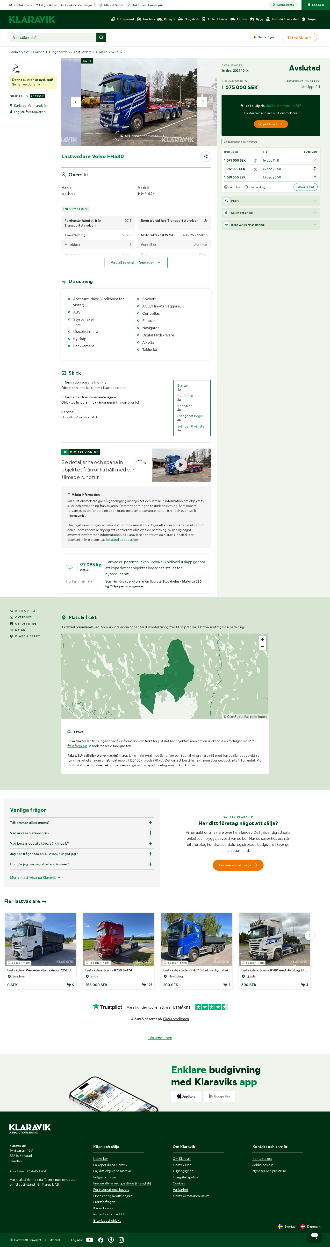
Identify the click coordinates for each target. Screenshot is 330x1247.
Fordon (38, 52)
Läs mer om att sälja (235, 865)
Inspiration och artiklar (110, 1214)
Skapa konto (285, 5)
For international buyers (111, 1189)
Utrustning (26, 623)
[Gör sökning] (101, 37)
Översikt (23, 617)
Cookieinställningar (78, 5)
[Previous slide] (76, 102)
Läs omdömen (160, 1037)
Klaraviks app (103, 1208)
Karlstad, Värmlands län (31, 105)
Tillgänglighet (183, 1171)
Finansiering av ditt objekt (112, 1196)
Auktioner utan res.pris (148, 5)
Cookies (179, 1183)
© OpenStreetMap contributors (245, 717)
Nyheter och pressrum (269, 1171)
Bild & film (25, 611)
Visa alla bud (305, 187)
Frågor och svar (104, 1177)
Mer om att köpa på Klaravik (33, 877)
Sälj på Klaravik (268, 124)
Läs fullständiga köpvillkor (119, 540)
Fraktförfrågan (104, 1202)
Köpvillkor (100, 1159)
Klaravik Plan (182, 1165)
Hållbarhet (180, 1189)
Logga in (318, 5)
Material (55, 1240)
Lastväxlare (83, 52)
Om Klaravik (182, 1159)
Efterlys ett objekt (107, 1220)
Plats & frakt (27, 636)
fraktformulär (77, 746)
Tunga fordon (59, 52)
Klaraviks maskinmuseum (191, 1196)
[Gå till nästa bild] (309, 935)
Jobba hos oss (262, 1165)
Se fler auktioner (24, 84)
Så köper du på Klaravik (110, 1165)
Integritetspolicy (185, 1177)
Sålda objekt (267, 37)
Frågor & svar (48, 5)
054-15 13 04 (36, 1171)
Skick (20, 630)
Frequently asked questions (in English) (122, 1183)
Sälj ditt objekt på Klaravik (112, 1171)
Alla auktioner (113, 5)
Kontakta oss (23, 5)
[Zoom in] (262, 639)
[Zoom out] (262, 646)
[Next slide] (202, 102)
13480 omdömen (176, 1019)
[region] (164, 676)
